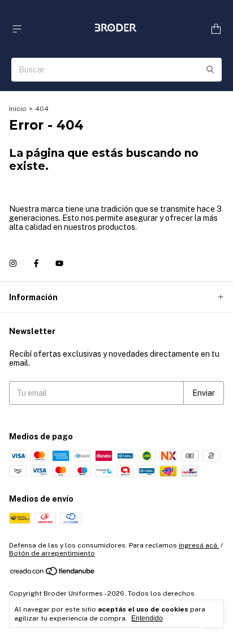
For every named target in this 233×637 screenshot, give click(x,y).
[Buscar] (210, 70)
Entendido (147, 618)
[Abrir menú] (17, 29)
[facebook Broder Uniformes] (36, 263)
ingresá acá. (199, 545)
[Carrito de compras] (216, 29)
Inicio (18, 109)
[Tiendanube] (53, 574)
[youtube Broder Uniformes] (59, 263)
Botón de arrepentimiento (52, 553)
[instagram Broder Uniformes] (13, 263)
